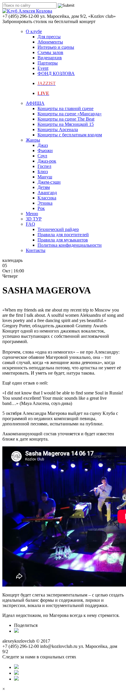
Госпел (44, 166)
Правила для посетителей (63, 234)
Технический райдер (58, 229)
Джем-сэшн (49, 182)
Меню (32, 213)
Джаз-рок (47, 161)
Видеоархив (50, 57)
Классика (47, 197)
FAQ (30, 224)
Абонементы (50, 41)
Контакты (35, 250)
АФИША (35, 103)
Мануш (45, 176)
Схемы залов (50, 52)
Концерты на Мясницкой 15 (66, 124)
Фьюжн (45, 150)
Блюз (43, 171)
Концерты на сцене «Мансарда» (70, 113)
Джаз (43, 145)
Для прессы (49, 36)
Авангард (47, 192)
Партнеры (48, 62)
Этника (45, 203)
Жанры (33, 140)
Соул (42, 155)
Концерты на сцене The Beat (66, 118)
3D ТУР (34, 218)
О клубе (34, 31)
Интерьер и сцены (56, 47)
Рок (41, 208)
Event (43, 68)
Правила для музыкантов (63, 239)
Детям (44, 187)
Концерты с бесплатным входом (70, 134)
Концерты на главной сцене (65, 108)
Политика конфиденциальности (70, 245)
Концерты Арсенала (58, 129)
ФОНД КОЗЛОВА (56, 73)
